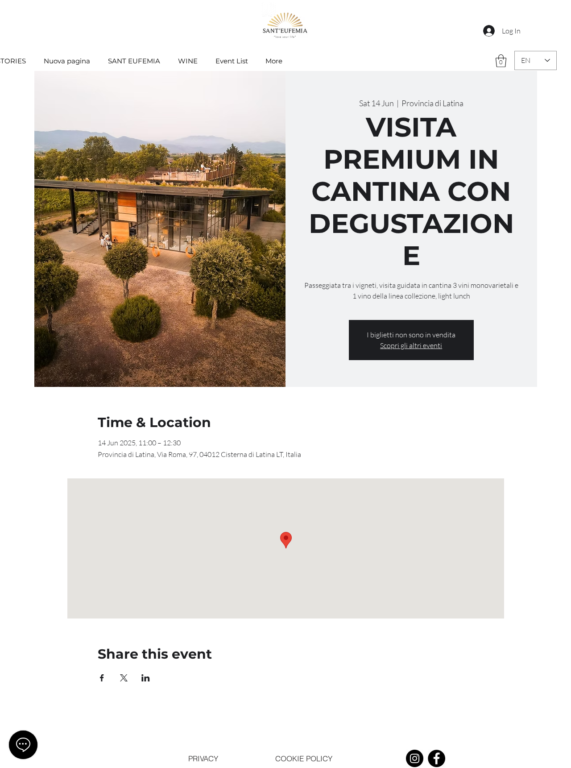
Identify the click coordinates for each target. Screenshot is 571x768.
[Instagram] (414, 758)
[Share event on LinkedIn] (145, 677)
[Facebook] (436, 758)
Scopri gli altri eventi (411, 345)
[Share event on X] (124, 677)
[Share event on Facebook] (102, 677)
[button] (501, 60)
